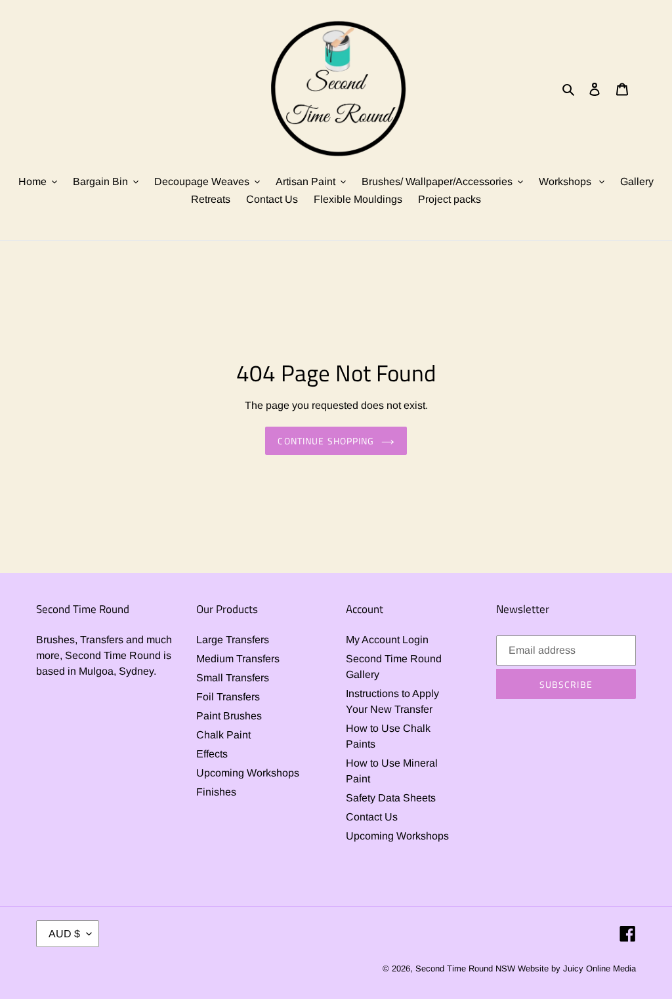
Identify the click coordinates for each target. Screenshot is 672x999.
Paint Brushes (229, 715)
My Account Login (387, 639)
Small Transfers (232, 677)
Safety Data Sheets (391, 797)
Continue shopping (326, 441)
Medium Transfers (238, 658)
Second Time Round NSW (465, 968)
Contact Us (372, 816)
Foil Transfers (228, 696)
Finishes (216, 791)
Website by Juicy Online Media (577, 968)
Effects (212, 753)
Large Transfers (232, 639)
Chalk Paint (223, 734)
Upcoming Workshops (247, 772)
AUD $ (64, 933)
